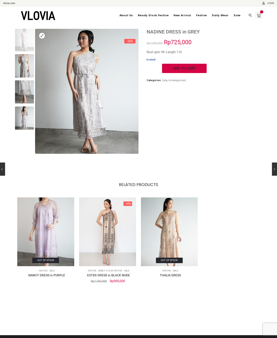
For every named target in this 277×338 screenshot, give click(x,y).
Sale (164, 80)
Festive (43, 270)
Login (270, 3)
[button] (131, 93)
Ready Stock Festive (110, 270)
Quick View (23, 260)
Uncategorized (177, 80)
